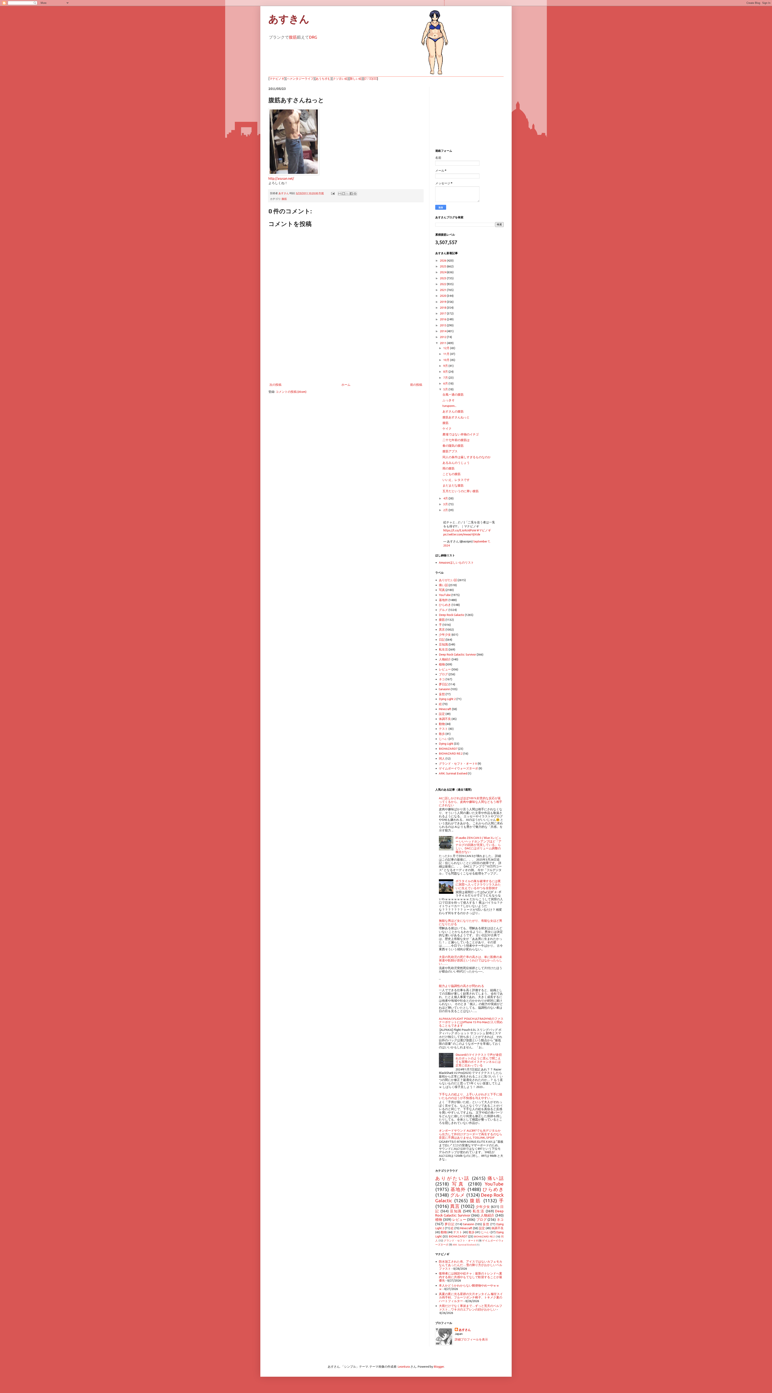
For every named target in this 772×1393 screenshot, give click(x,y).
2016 (443, 319)
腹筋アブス (450, 451)
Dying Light (446, 743)
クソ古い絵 (340, 78)
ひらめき (445, 604)
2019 (443, 301)
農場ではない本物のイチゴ (460, 434)
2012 (443, 337)
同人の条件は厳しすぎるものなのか (466, 457)
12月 (446, 348)
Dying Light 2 (447, 699)
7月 (446, 377)
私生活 (443, 649)
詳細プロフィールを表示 (471, 1339)
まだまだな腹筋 (453, 485)
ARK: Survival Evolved (453, 773)
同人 (442, 758)
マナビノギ (276, 78)
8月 (446, 371)
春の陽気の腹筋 (453, 445)
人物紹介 (445, 659)
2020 (443, 295)
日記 (442, 639)
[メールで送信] (340, 194)
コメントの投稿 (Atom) (291, 391)
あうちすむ (323, 78)
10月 (446, 360)
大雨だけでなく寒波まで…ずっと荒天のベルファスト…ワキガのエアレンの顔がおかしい (470, 1307)
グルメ (443, 609)
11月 (446, 354)
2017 (443, 313)
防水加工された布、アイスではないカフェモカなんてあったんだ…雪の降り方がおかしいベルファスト (470, 1265)
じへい (443, 738)
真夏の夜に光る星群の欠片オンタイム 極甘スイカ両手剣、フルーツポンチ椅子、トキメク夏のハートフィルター (471, 1297)
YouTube (445, 595)
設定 (442, 714)
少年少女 (445, 634)
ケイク (447, 428)
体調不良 (445, 719)
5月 (446, 389)
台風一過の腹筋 (453, 394)
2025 (443, 266)
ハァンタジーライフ (300, 78)
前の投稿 (416, 384)
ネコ (442, 679)
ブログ (443, 674)
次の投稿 (275, 384)
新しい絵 (356, 78)
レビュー (445, 669)
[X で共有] (347, 194)
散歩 (442, 733)
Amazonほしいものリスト (456, 562)
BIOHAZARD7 (448, 748)
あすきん (288, 19)
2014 (443, 331)
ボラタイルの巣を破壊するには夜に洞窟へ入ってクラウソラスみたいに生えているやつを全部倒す (478, 884)
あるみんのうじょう (456, 462)
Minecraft (445, 709)
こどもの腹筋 (451, 474)
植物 (442, 664)
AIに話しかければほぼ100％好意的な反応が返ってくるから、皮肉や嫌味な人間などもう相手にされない (470, 801)
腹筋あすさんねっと (456, 417)
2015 (443, 325)
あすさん (465, 1329)
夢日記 (443, 684)
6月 (446, 383)
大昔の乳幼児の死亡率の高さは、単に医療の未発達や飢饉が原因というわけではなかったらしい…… (470, 960)
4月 (446, 498)
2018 (443, 307)
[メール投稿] (332, 193)
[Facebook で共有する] (351, 194)
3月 (446, 504)
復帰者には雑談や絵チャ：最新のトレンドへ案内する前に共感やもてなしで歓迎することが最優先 (470, 1277)
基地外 (443, 600)
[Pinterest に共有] (355, 194)
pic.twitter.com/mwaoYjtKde (461, 534)
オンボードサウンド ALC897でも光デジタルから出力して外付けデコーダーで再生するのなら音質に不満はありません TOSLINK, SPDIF (470, 1134)
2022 (443, 284)
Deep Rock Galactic (451, 615)
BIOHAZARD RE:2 (451, 753)
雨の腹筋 (448, 468)
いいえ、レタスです (456, 480)
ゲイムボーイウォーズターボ (458, 768)
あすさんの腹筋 (453, 411)
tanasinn (444, 689)
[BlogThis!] (344, 194)
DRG (313, 37)
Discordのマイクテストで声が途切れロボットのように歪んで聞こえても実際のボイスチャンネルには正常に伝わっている (479, 1060)
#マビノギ (484, 530)
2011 (443, 343)
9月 (446, 365)
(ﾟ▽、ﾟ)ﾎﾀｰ (370, 78)
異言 (442, 629)
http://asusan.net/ (281, 178)
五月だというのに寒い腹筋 (460, 491)
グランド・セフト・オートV (458, 763)
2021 (443, 290)
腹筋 (293, 37)
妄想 (442, 694)
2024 (443, 272)
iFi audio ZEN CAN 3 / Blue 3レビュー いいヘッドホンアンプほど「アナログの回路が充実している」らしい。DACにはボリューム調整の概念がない (478, 845)
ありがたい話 (448, 580)
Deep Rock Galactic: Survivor (457, 654)
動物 (442, 724)
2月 (446, 510)
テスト (443, 728)
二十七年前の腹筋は (456, 440)
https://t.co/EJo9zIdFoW (459, 530)
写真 (442, 590)
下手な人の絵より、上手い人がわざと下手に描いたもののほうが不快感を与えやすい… (470, 1096)
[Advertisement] (345, 349)
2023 (443, 278)
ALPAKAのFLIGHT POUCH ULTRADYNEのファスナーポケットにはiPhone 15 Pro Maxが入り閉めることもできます (471, 1022)
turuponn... (449, 405)
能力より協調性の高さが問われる (461, 986)
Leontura (404, 1366)
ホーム (345, 384)
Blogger (439, 1366)
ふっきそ (448, 400)
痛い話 (443, 585)
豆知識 (443, 644)
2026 (443, 260)
